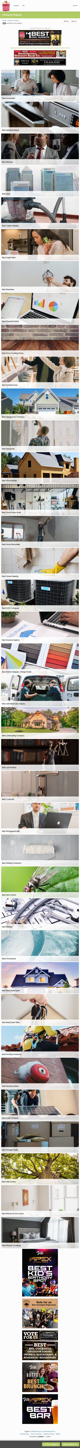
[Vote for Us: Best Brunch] (40, 1377)
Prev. (67, 21)
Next (73, 21)
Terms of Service (36, 1434)
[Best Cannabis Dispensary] (40, 1313)
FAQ (23, 5)
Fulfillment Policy (48, 1434)
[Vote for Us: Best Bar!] (40, 1408)
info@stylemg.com (37, 1431)
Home (4, 20)
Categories (16, 5)
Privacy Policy (24, 1434)
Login (74, 5)
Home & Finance (13, 20)
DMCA (58, 1434)
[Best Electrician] (40, 62)
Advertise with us (49, 1431)
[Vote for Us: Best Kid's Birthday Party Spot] (40, 1272)
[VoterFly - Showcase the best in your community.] (41, 1437)
